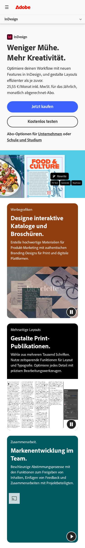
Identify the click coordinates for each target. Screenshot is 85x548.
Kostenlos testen (43, 121)
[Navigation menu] (7, 7)
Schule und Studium (24, 140)
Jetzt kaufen (42, 106)
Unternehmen (50, 133)
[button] (71, 312)
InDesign (11, 19)
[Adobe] (23, 7)
